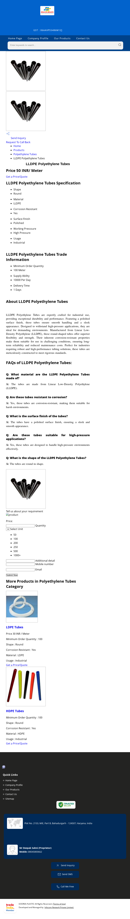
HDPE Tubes (15, 711)
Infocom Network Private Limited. (59, 907)
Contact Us (83, 38)
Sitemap (9, 798)
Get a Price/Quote (16, 176)
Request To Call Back (18, 142)
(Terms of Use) (59, 904)
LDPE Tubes (14, 627)
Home (17, 146)
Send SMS (67, 874)
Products (18, 150)
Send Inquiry (18, 138)
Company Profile (38, 38)
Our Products (62, 38)
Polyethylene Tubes (25, 154)
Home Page (15, 38)
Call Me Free (67, 886)
